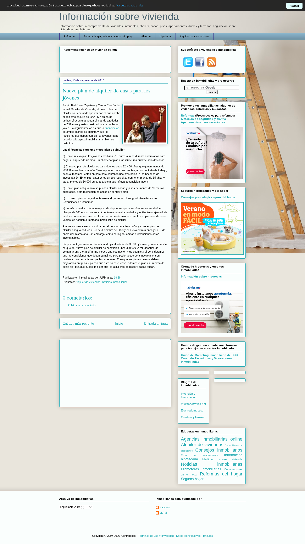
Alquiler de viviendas (88, 282)
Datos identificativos (188, 535)
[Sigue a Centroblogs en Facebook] (200, 65)
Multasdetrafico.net (193, 403)
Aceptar (294, 5)
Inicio (119, 323)
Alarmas (146, 36)
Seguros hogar (192, 479)
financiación (112, 128)
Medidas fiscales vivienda (222, 459)
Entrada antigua (156, 323)
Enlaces (208, 535)
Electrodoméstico (192, 410)
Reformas (69, 36)
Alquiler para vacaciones (194, 36)
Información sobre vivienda (119, 16)
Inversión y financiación (188, 395)
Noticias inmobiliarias (115, 282)
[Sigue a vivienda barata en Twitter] (188, 65)
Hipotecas (166, 36)
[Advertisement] (115, 62)
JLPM (163, 512)
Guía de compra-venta (199, 455)
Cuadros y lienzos (192, 417)
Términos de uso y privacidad (156, 535)
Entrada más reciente (78, 323)
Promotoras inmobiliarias (201, 469)
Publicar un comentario (81, 305)
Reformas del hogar (221, 473)
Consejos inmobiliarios (218, 450)
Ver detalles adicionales (129, 5)
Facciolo (165, 507)
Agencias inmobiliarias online (211, 439)
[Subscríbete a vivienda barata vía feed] (211, 65)
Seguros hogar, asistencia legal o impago (108, 36)
